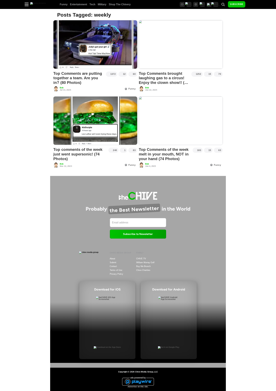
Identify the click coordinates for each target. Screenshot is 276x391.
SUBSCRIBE (236, 4)
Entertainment (78, 4)
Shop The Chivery (120, 4)
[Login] (250, 4)
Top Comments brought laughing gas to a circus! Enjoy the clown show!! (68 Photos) (163, 80)
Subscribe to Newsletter (138, 234)
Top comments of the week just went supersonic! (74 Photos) (77, 154)
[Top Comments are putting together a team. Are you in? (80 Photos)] (95, 44)
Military (102, 4)
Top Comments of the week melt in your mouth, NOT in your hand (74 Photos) (164, 154)
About (112, 258)
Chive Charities (143, 270)
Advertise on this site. (138, 387)
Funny (64, 4)
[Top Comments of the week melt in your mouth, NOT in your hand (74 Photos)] (181, 121)
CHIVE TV (141, 258)
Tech (92, 4)
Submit (113, 262)
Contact (113, 266)
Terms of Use (116, 270)
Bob (62, 88)
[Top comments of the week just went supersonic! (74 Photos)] (95, 121)
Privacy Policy (116, 274)
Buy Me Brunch (143, 266)
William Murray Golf (145, 262)
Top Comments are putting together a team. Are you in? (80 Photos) (77, 78)
